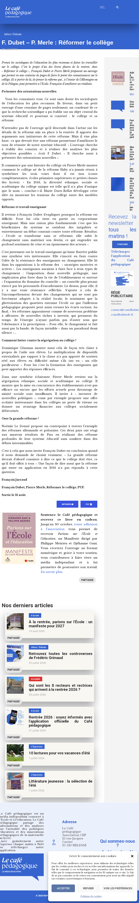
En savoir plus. (52, 572)
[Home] (19, 23)
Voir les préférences (118, 888)
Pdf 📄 (89, 504)
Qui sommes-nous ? (117, 843)
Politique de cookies (91, 896)
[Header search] (117, 6)
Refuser (88, 888)
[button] (132, 856)
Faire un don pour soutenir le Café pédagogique (132, 128)
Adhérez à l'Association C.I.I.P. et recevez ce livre (132, 81)
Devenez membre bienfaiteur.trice (132, 104)
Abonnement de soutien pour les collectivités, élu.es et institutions (132, 188)
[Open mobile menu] (103, 7)
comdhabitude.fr (122, 314)
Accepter (63, 888)
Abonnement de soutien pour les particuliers (132, 153)
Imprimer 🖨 (67, 504)
